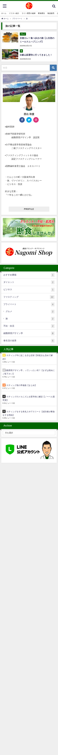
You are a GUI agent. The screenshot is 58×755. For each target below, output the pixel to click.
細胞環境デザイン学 (28, 333)
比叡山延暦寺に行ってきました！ (36, 55)
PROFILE (29, 209)
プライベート (28, 304)
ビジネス (28, 289)
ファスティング (28, 297)
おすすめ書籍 (28, 275)
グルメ (29, 311)
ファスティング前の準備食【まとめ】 (19, 385)
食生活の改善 (28, 340)
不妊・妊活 (28, 326)
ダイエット (28, 282)
